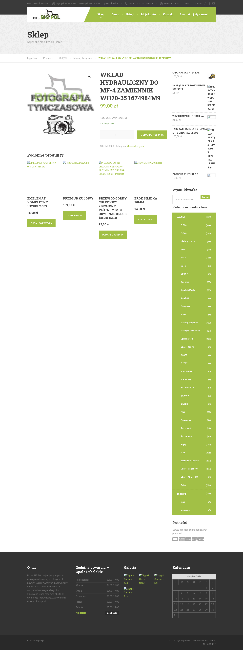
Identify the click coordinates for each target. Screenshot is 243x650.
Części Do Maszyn (189, 477)
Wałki (183, 314)
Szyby (183, 444)
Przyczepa (186, 420)
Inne (183, 502)
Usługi (130, 14)
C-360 (183, 233)
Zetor (183, 485)
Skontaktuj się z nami (193, 14)
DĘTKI (183, 266)
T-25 (183, 452)
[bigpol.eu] (44, 13)
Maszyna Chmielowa (190, 331)
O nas (115, 14)
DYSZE (184, 355)
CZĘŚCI (181, 217)
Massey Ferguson (136, 146)
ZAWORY (185, 396)
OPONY (184, 274)
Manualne (185, 510)
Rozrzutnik (186, 428)
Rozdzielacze (187, 387)
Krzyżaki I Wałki (188, 290)
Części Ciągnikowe (190, 469)
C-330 (183, 225)
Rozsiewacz (186, 436)
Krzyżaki (185, 298)
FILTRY (184, 363)
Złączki (184, 404)
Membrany (186, 379)
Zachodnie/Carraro (190, 461)
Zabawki (181, 493)
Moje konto (148, 14)
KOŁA (183, 257)
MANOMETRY (187, 371)
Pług (183, 412)
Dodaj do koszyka (152, 135)
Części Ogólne (187, 347)
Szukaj (205, 197)
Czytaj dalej (74, 215)
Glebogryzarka (188, 241)
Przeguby (185, 306)
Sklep (100, 14)
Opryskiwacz (187, 339)
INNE (183, 249)
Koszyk (168, 14)
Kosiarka (185, 282)
